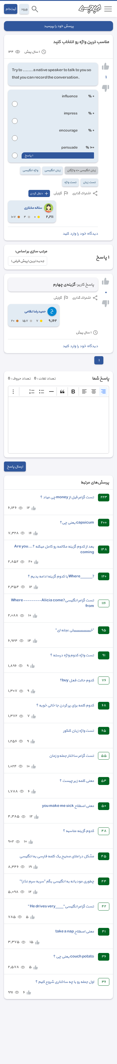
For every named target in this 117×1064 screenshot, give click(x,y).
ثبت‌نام (10, 9)
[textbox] (58, 425)
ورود (24, 9)
